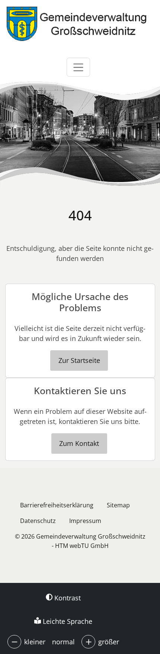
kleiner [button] (34, 641)
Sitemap (118, 505)
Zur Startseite (79, 360)
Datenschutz (38, 521)
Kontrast (66, 597)
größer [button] (108, 641)
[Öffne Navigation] (78, 67)
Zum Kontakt (79, 443)
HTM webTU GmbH (82, 546)
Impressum (85, 521)
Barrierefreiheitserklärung (56, 505)
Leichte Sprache (66, 621)
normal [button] (63, 641)
